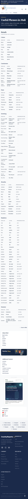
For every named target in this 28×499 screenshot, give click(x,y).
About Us (3, 454)
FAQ (16, 454)
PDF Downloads (4, 486)
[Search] (22, 9)
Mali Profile (5, 335)
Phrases (4, 345)
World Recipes (5, 373)
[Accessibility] (25, 496)
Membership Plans (19, 446)
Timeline (4, 343)
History (3, 341)
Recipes (4, 338)
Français (6, 415)
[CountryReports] (8, 7)
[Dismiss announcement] (26, 2)
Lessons (24, 424)
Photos (3, 340)
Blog (3, 366)
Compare (16, 422)
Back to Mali (24, 327)
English (2, 474)
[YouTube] (9, 447)
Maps (3, 336)
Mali (11, 12)
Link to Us (17, 468)
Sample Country (18, 459)
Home (2, 12)
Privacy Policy (4, 459)
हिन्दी (5, 414)
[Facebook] (2, 447)
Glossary (15, 429)
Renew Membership (19, 441)
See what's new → (5, 3)
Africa (6, 12)
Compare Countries (6, 368)
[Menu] (25, 9)
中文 (5, 412)
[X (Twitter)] (5, 447)
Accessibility (3, 463)
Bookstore (4, 364)
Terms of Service (4, 461)
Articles (4, 363)
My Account (17, 443)
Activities (4, 361)
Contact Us (3, 456)
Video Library (5, 371)
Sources (17, 466)
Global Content (5, 369)
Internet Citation (21, 427)
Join (16, 439)
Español (6, 410)
